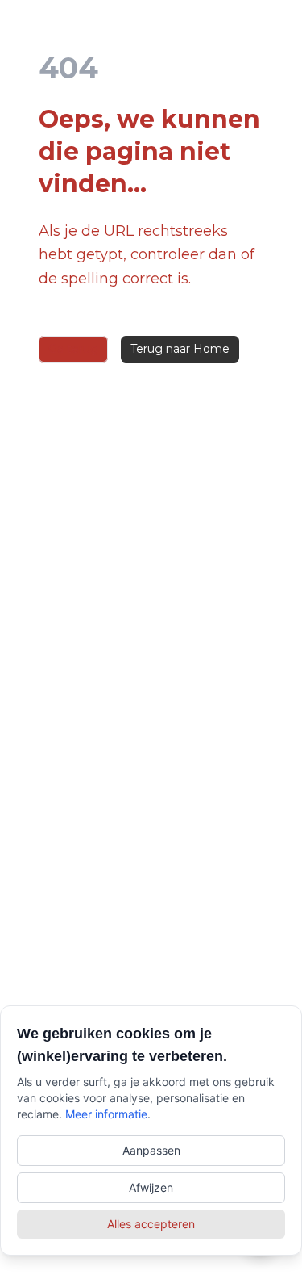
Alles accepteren (151, 1224)
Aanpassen (151, 1150)
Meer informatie (106, 1114)
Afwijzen (151, 1187)
